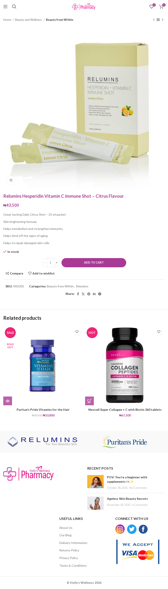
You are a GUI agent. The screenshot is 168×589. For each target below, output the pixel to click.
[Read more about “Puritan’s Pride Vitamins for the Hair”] (7, 401)
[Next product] (162, 20)
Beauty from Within (59, 19)
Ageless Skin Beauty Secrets (127, 498)
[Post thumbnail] (95, 482)
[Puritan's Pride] (124, 442)
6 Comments (140, 505)
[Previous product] (154, 20)
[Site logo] (84, 6)
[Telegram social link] (100, 294)
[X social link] (83, 294)
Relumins (82, 286)
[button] (89, 401)
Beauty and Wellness (28, 19)
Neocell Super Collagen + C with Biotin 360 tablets (125, 409)
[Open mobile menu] (5, 6)
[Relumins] (43, 442)
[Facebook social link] (78, 294)
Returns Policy (69, 550)
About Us (65, 528)
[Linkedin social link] (94, 294)
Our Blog (65, 535)
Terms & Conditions (73, 565)
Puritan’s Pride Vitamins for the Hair (43, 409)
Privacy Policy (68, 558)
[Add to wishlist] (77, 332)
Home (7, 19)
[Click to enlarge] (11, 180)
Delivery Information (73, 543)
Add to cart (94, 262)
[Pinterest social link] (89, 294)
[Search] (14, 6)
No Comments (138, 487)
